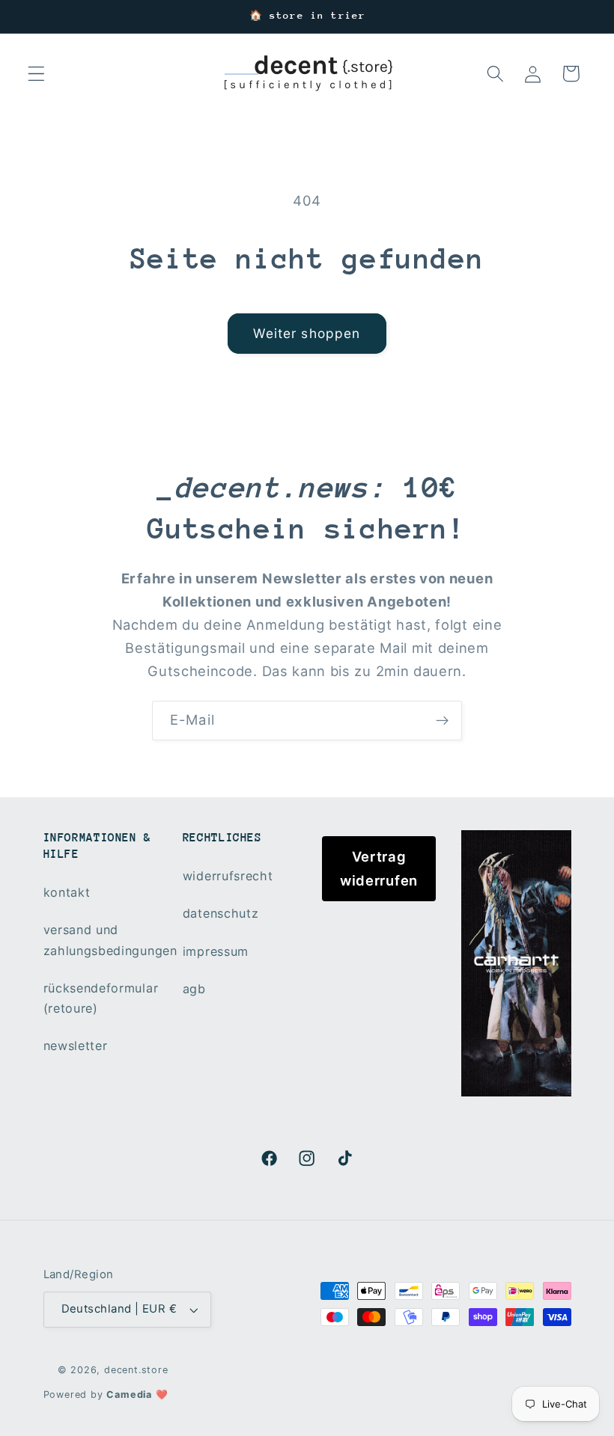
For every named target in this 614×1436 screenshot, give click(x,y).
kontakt (67, 892)
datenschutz (221, 913)
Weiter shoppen (306, 333)
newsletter (75, 1045)
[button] (36, 74)
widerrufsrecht (228, 875)
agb (194, 988)
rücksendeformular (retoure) (101, 998)
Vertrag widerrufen (379, 868)
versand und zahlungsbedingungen (110, 939)
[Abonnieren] (442, 721)
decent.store (136, 1369)
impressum (216, 951)
